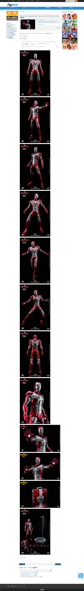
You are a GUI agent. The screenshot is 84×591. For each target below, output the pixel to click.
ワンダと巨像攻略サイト (11, 32)
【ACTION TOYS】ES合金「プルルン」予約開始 (28, 575)
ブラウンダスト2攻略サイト (11, 35)
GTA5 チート (9, 22)
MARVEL (52, 21)
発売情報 (48, 7)
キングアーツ (45, 22)
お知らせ (71, 7)
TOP (20, 11)
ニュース (36, 7)
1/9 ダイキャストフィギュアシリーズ (45, 21)
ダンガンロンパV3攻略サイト (11, 24)
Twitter (24, 586)
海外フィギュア (33, 11)
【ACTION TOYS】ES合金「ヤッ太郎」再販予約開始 (29, 572)
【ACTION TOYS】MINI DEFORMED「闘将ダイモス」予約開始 (31, 576)
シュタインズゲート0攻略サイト (12, 31)
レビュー (12, 7)
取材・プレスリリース (18, 586)
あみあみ (24, 35)
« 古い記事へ (22, 564)
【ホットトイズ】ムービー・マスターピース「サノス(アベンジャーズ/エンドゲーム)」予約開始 (36, 569)
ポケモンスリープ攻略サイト (11, 34)
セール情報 (59, 7)
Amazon (21, 35)
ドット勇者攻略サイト (10, 38)
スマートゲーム (9, 23)
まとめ (24, 7)
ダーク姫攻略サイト (10, 36)
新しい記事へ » (58, 564)
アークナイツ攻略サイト (11, 33)
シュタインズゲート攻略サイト (12, 30)
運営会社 (8, 586)
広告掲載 (12, 586)
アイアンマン (57, 21)
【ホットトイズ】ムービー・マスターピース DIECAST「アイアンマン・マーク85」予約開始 (35, 571)
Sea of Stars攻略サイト (10, 37)
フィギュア (27, 11)
